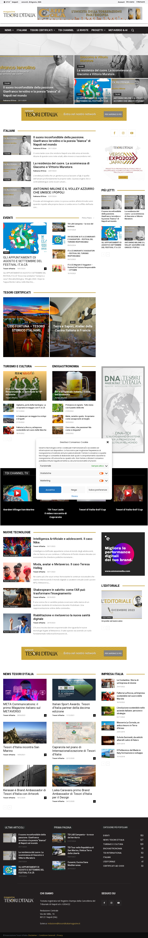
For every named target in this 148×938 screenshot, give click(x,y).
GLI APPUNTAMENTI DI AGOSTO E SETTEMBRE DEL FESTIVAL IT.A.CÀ (31, 870)
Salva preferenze (98, 489)
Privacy (75, 496)
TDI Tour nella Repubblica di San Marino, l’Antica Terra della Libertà (81, 850)
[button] (107, 442)
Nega (74, 489)
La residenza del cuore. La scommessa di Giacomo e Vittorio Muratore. (31, 855)
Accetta (50, 489)
